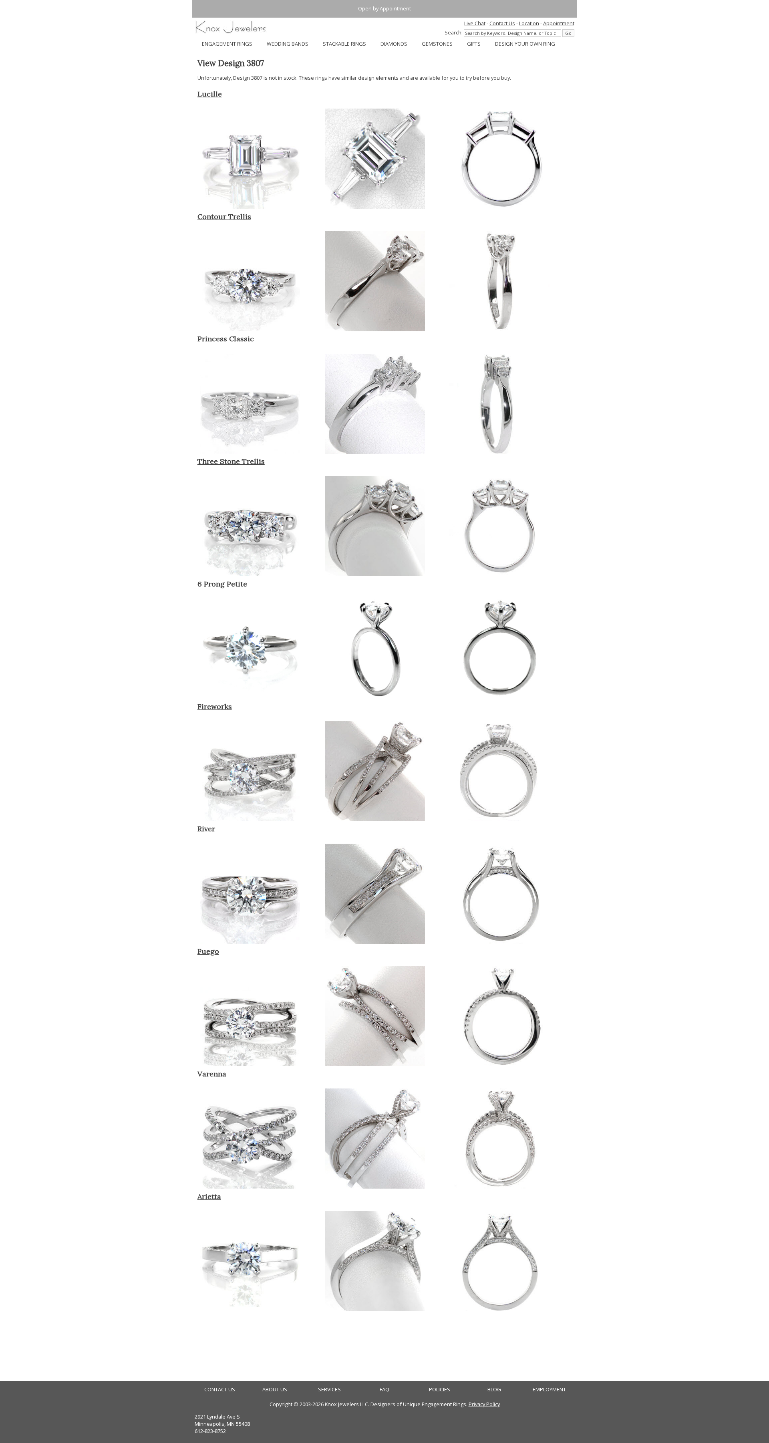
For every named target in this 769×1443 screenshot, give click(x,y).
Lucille (209, 94)
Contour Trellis (224, 216)
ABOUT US (274, 1389)
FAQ (384, 1389)
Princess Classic (225, 338)
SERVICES (329, 1389)
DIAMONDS (393, 43)
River (206, 828)
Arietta (209, 1196)
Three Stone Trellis (231, 461)
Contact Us (502, 23)
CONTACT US (219, 1389)
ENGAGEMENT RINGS (227, 43)
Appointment (558, 23)
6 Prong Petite (222, 583)
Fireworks (214, 706)
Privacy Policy (484, 1404)
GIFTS (474, 43)
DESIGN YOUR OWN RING (525, 43)
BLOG (494, 1389)
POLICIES (439, 1389)
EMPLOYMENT (549, 1389)
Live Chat (474, 23)
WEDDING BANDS (287, 43)
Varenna (211, 1073)
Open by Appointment (384, 8)
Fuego (208, 951)
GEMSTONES (437, 43)
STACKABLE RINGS (344, 43)
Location (529, 23)
